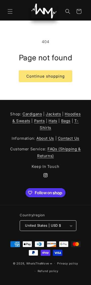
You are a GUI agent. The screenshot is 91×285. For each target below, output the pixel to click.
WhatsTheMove (37, 263)
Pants (39, 120)
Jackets (53, 114)
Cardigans (32, 114)
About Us (45, 138)
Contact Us (68, 138)
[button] (10, 11)
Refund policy (48, 271)
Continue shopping (45, 76)
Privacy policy (67, 263)
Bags (66, 120)
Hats (53, 120)
